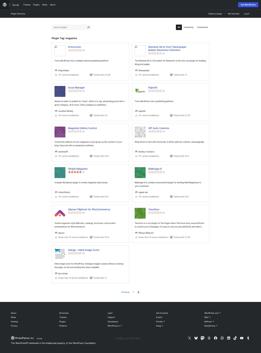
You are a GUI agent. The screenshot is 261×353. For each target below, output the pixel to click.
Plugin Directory (18, 13)
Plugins (62, 321)
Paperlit (152, 87)
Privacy (14, 326)
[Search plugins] (88, 27)
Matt (207, 317)
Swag (159, 326)
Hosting (14, 321)
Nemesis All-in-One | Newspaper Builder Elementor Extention (167, 48)
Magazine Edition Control (82, 128)
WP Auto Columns (158, 128)
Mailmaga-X (155, 168)
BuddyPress (211, 326)
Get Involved (162, 313)
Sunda (39, 338)
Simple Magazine (78, 168)
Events (159, 317)
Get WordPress (248, 5)
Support (111, 317)
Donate (160, 321)
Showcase (64, 313)
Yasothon (153, 209)
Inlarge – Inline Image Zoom (83, 250)
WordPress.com (212, 313)
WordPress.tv (115, 326)
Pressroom (74, 47)
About (13, 313)
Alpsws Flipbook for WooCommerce (89, 209)
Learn (110, 313)
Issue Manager (76, 87)
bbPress (209, 321)
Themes (63, 317)
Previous (126, 292)
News (13, 317)
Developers (113, 321)
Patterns (63, 326)
